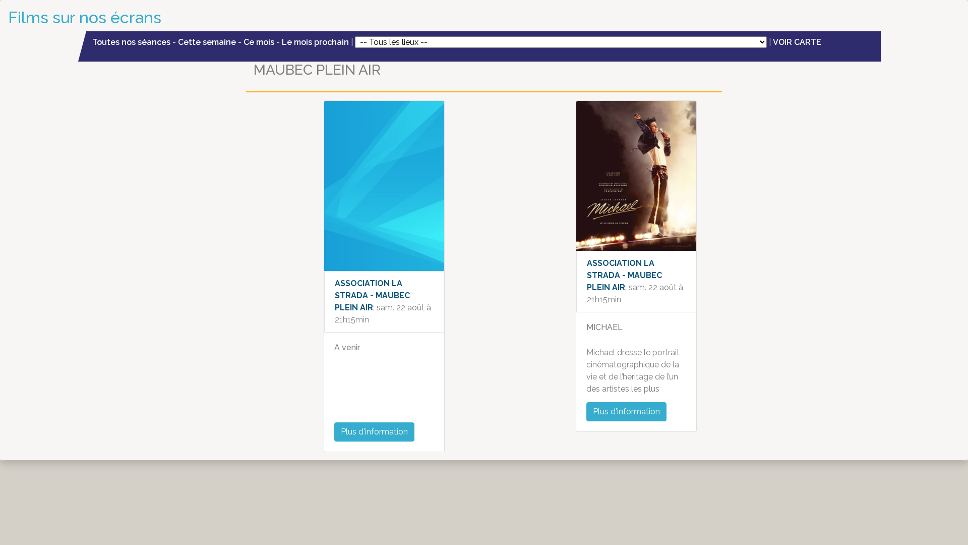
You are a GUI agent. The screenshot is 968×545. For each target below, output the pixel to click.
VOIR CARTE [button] (797, 42)
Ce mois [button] (259, 42)
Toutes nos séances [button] (132, 42)
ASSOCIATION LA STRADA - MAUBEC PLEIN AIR (372, 295)
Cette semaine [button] (207, 42)
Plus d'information (374, 432)
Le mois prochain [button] (315, 42)
